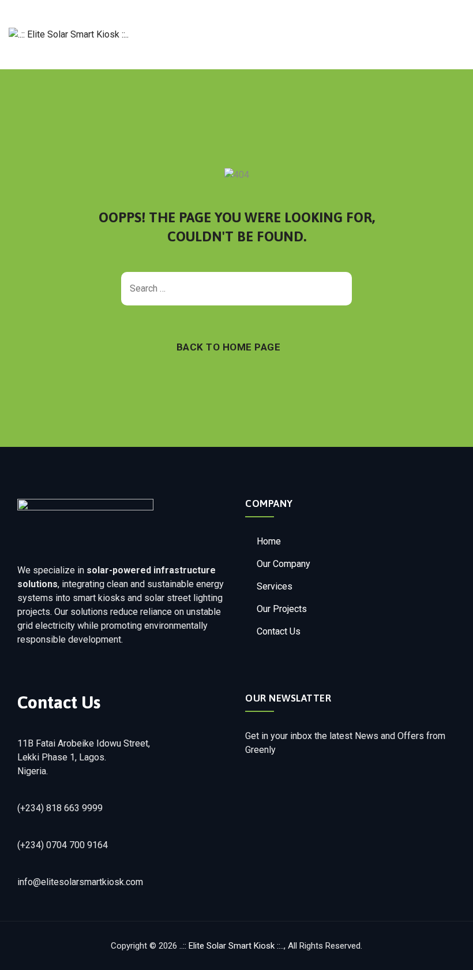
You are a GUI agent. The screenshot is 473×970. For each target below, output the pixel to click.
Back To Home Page (229, 347)
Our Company (283, 563)
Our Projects (282, 608)
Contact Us (279, 631)
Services (274, 586)
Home (269, 541)
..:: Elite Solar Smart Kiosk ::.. (231, 946)
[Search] (337, 288)
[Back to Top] (448, 951)
